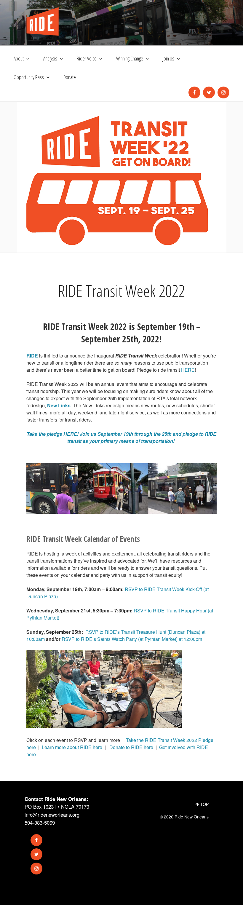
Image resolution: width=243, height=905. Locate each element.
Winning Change (129, 58)
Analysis (50, 58)
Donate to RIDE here (130, 747)
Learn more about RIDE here (72, 747)
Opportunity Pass (29, 77)
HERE (188, 369)
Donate (69, 77)
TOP (204, 804)
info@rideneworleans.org (52, 814)
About (19, 58)
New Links (59, 405)
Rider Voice (87, 58)
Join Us (168, 58)
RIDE (32, 355)
